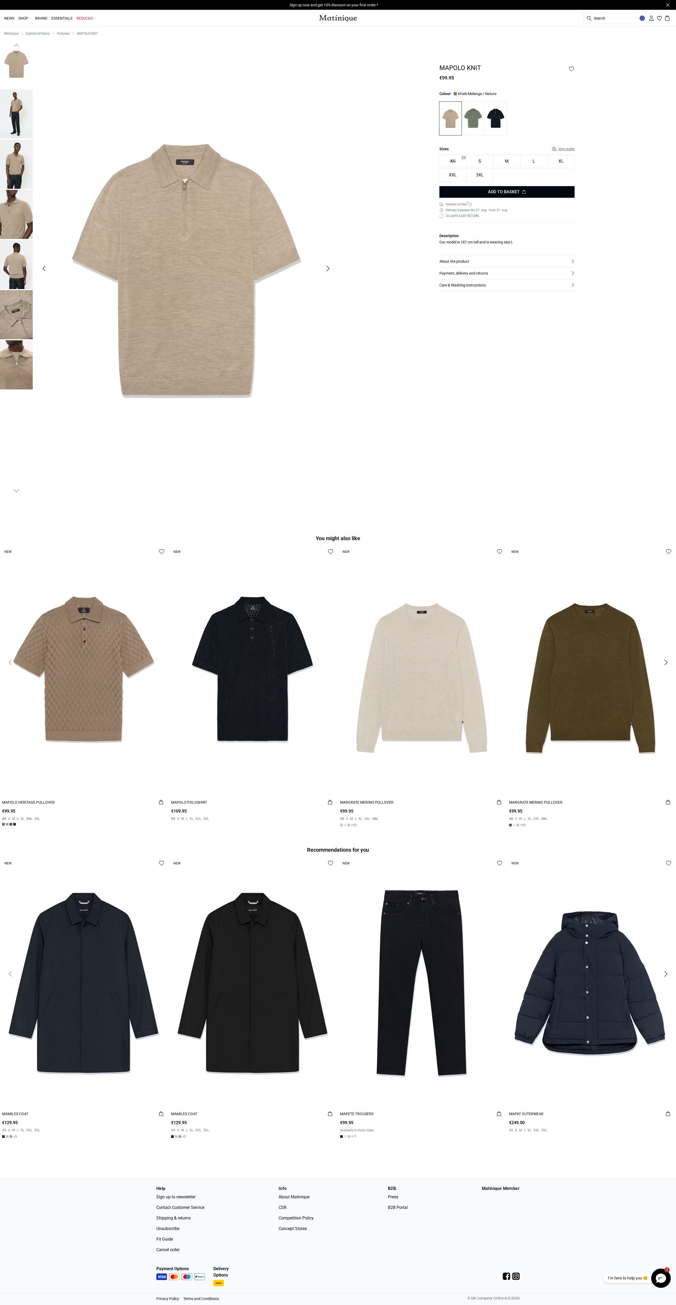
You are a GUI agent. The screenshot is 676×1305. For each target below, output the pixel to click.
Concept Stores (293, 1228)
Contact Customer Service (180, 1207)
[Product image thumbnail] (16, 63)
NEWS (9, 18)
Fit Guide (164, 1239)
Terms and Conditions (201, 1299)
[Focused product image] (186, 268)
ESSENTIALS (61, 18)
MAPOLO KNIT (87, 33)
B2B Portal (398, 1207)
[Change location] (642, 18)
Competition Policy (296, 1218)
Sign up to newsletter (175, 1196)
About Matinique (294, 1196)
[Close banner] (668, 5)
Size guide (566, 149)
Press (393, 1196)
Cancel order (168, 1249)
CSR (283, 1207)
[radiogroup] (507, 168)
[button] (507, 261)
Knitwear (63, 33)
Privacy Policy (167, 1299)
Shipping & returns (173, 1218)
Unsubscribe (167, 1228)
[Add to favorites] (571, 69)
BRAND (41, 18)
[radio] (479, 161)
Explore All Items (38, 33)
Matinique (11, 33)
